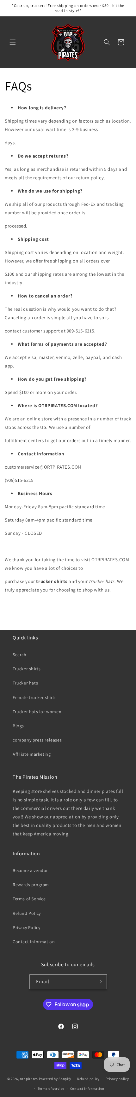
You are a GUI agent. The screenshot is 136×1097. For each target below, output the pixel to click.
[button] (13, 42)
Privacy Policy (26, 927)
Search (20, 654)
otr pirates (29, 1079)
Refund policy (88, 1079)
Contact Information (34, 941)
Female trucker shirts (35, 697)
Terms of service (51, 1088)
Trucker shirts (26, 669)
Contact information (87, 1088)
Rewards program (31, 884)
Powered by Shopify (55, 1079)
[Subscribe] (100, 981)
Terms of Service (29, 899)
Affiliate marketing (32, 754)
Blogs (18, 726)
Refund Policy (27, 913)
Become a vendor (30, 870)
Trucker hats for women (37, 711)
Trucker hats (25, 683)
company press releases (37, 740)
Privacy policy (117, 1079)
